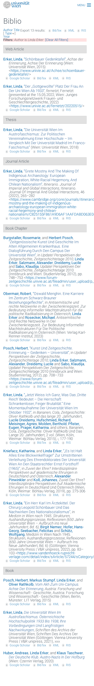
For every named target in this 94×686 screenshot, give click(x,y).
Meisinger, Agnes (23, 424)
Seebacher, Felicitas (37, 530)
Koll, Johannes (45, 480)
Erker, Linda (12, 59)
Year (6, 37)
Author (8, 30)
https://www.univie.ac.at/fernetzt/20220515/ (46, 106)
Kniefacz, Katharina (19, 451)
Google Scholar (20, 78)
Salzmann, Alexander (36, 263)
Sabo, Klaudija (27, 266)
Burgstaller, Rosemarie (21, 238)
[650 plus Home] (47, 5)
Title (17, 30)
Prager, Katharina (35, 427)
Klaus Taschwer (70, 653)
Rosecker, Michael (40, 317)
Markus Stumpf (42, 580)
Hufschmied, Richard (54, 420)
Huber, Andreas (15, 653)
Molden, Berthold (52, 424)
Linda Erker (59, 360)
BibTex (56, 30)
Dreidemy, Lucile (67, 263)
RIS (83, 30)
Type (8, 33)
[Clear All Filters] (56, 40)
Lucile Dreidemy (22, 420)
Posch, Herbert (15, 348)
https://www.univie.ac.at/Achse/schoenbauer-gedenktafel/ (47, 72)
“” (45, 59)
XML (71, 30)
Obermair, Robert (17, 293)
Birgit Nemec (51, 527)
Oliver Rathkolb (21, 584)
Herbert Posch (61, 238)
